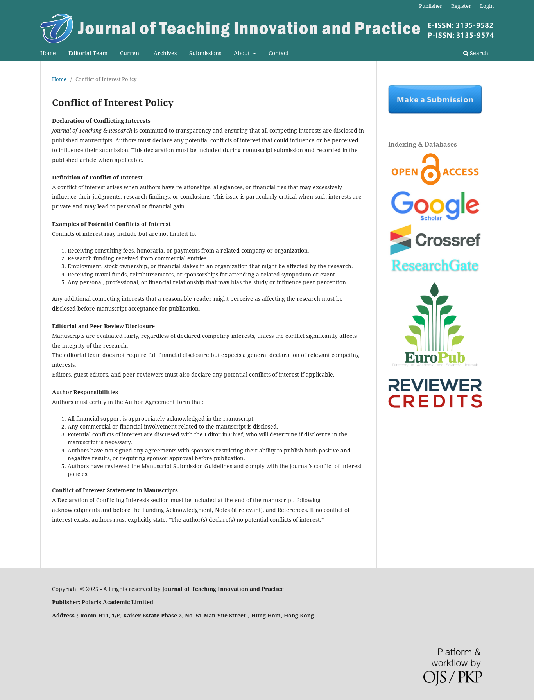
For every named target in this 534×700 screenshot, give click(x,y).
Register (461, 5)
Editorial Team (88, 53)
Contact (279, 53)
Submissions (205, 53)
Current (130, 53)
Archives (165, 53)
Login (487, 5)
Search (478, 53)
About (242, 53)
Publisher (430, 5)
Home (48, 53)
